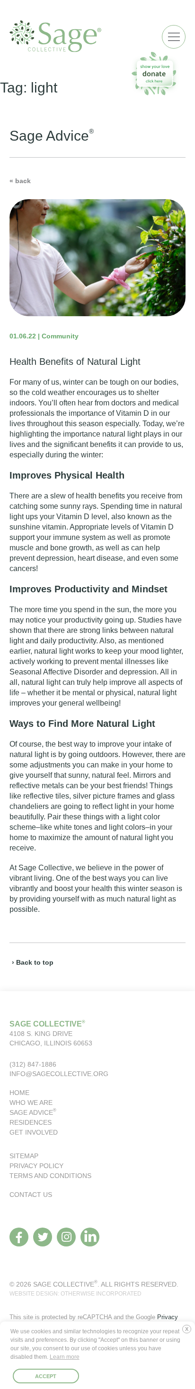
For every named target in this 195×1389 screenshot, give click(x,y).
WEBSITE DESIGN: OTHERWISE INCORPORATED (75, 1293)
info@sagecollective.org (58, 1074)
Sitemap (23, 1156)
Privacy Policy (36, 1166)
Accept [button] (45, 1376)
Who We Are (31, 1102)
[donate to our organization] (155, 73)
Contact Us (30, 1194)
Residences (30, 1122)
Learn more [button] (65, 1357)
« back (20, 181)
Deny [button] (188, 1332)
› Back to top (32, 962)
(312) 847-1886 (32, 1064)
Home (19, 1092)
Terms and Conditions (50, 1175)
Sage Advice (32, 1112)
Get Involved (33, 1132)
